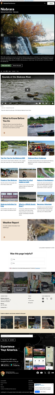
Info (1, 71)
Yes (14, 259)
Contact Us (4, 307)
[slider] (27, 101)
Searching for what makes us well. (26, 181)
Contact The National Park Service (8, 388)
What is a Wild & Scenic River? (27, 205)
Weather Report (11, 222)
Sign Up (37, 391)
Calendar (13, 71)
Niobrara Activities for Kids (8, 205)
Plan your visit (6, 65)
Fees (18, 71)
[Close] (52, 385)
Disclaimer (31, 384)
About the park (17, 65)
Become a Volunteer (44, 204)
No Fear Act (31, 382)
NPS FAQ (31, 380)
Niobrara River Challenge (37, 158)
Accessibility (3, 380)
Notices (2, 386)
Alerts (5, 71)
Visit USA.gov (33, 392)
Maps (10, 71)
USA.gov (30, 388)
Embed (2, 105)
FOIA (2, 384)
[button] (53, 35)
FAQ (30, 298)
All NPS (12, 340)
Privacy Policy (4, 382)
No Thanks (43, 391)
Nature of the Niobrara (45, 180)
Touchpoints (37, 268)
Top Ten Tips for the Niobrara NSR (13, 158)
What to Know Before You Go (13, 119)
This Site (4, 340)
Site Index (31, 300)
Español (31, 302)
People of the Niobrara (9, 180)
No (14, 263)
